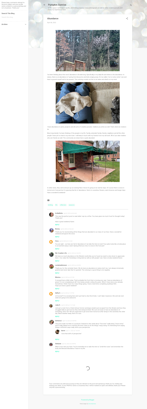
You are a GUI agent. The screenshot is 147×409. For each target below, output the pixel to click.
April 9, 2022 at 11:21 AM (68, 305)
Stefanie (58, 344)
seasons (71, 205)
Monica (57, 277)
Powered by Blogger (87, 400)
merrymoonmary (92, 403)
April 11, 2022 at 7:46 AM (73, 330)
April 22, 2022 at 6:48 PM (69, 343)
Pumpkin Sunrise (57, 4)
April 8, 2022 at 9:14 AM (65, 241)
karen (63, 330)
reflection (63, 205)
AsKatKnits (59, 213)
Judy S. (57, 305)
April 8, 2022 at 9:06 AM (67, 229)
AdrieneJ (58, 321)
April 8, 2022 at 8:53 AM (70, 213)
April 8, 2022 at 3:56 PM (74, 253)
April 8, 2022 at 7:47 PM (67, 293)
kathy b (57, 293)
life (56, 205)
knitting (50, 205)
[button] (127, 18)
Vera (56, 241)
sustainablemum (61, 265)
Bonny (57, 229)
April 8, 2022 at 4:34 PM (74, 265)
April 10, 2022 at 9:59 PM (69, 321)
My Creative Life (61, 253)
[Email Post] (48, 201)
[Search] (131, 5)
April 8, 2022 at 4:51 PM (67, 277)
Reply (57, 225)
